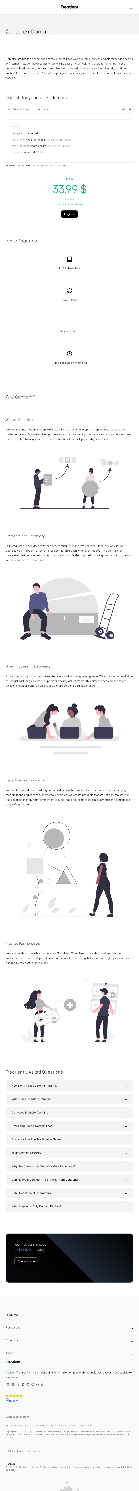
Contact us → (26, 1261)
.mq (64, 165)
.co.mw (56, 165)
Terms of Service (13, 1425)
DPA (51, 1425)
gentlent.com (96, 1467)
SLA (26, 1425)
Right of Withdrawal (67, 1425)
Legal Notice (85, 1425)
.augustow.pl (44, 165)
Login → (69, 214)
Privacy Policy (39, 1425)
